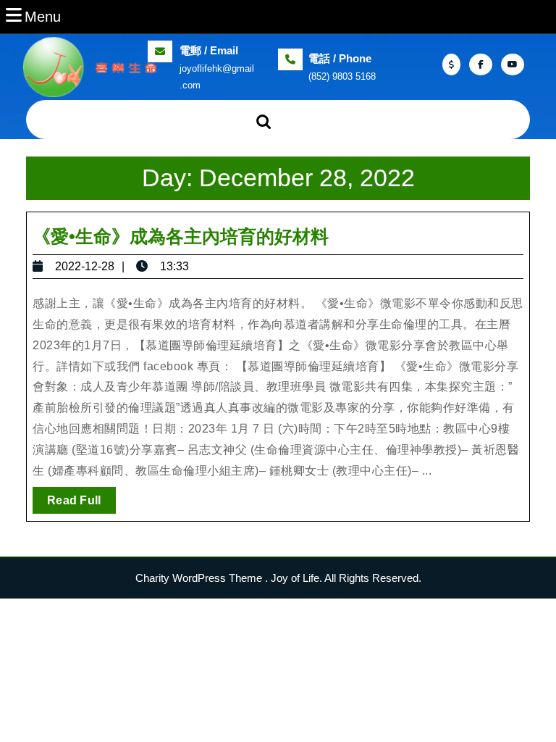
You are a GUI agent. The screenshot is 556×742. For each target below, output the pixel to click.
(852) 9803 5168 (342, 76)
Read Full (81, 503)
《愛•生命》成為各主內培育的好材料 (181, 236)
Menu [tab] (43, 16)
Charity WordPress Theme (198, 578)
